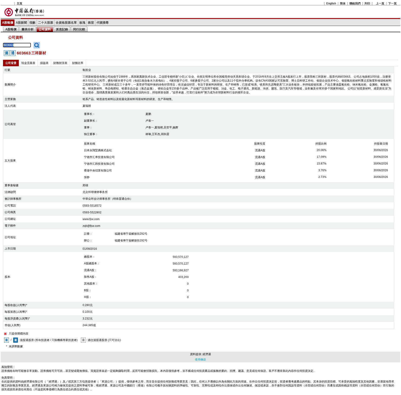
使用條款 (200, 359)
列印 (367, 3)
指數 (32, 22)
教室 (91, 22)
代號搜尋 (103, 22)
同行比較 (79, 29)
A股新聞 (21, 22)
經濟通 (207, 354)
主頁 (19, 3)
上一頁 (380, 3)
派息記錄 (62, 29)
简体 (343, 3)
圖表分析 (28, 29)
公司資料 (45, 29)
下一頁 (392, 3)
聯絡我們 (355, 3)
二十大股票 (45, 22)
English (331, 3)
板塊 (82, 22)
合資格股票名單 (66, 22)
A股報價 (7, 22)
